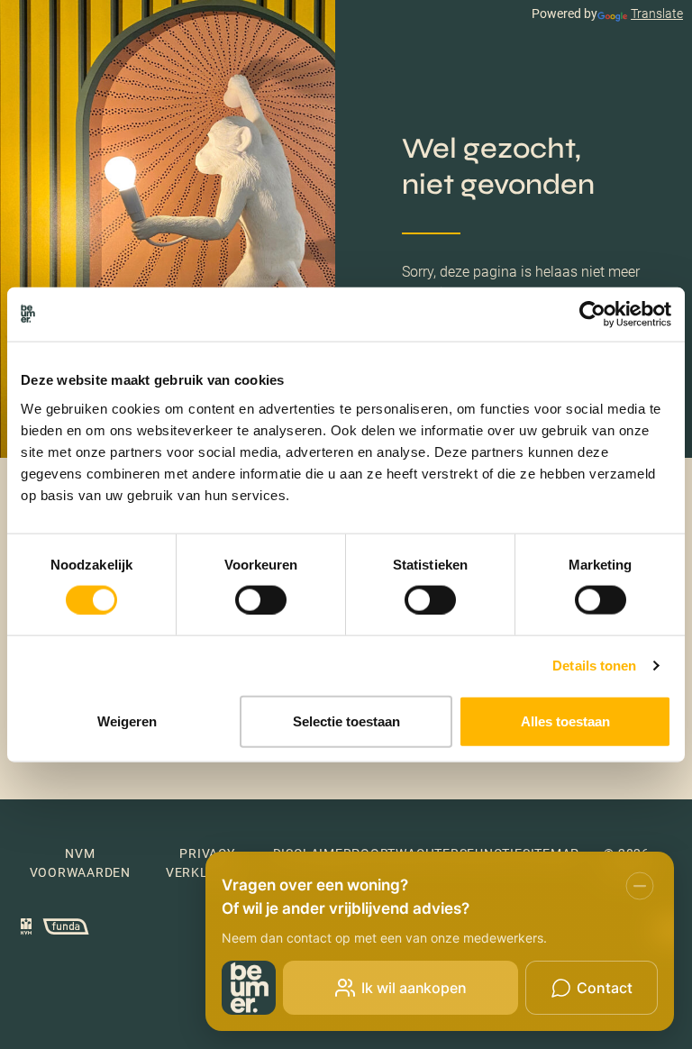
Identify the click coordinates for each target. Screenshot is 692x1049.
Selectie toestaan (346, 720)
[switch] (261, 600)
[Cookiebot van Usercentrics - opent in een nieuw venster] (592, 314)
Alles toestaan (565, 720)
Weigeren (127, 720)
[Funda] (61, 928)
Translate (657, 13)
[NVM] (26, 928)
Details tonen (594, 665)
